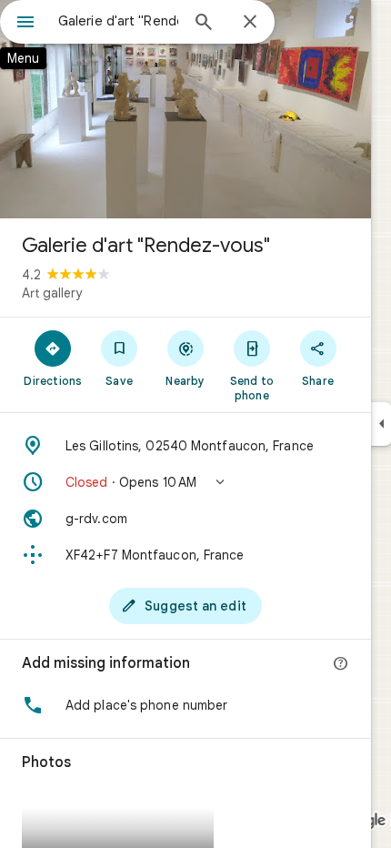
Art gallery (52, 293)
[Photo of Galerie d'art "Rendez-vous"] (185, 109)
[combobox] (118, 21)
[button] (185, 482)
